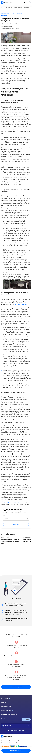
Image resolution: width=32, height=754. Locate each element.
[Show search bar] (2, 8)
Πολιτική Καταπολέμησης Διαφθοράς (10, 742)
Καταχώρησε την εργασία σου (11, 502)
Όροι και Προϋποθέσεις (6, 740)
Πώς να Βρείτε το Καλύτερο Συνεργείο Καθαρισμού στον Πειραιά (11, 537)
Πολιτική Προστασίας (19, 740)
